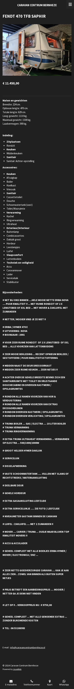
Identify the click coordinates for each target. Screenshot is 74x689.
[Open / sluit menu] (70, 4)
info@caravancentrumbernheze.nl (27, 647)
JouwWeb (17, 669)
